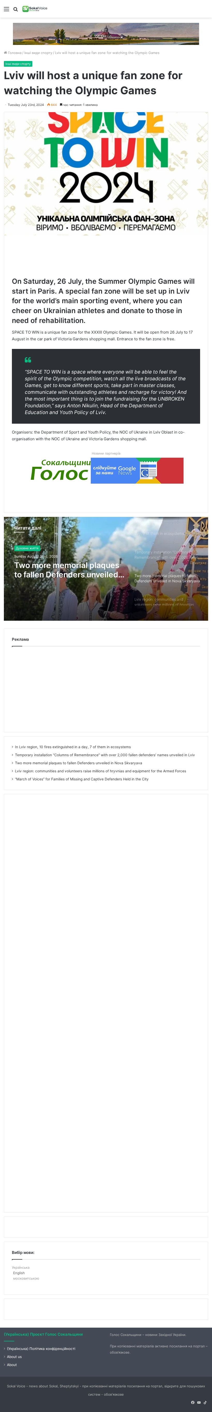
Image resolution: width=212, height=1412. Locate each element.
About (12, 1365)
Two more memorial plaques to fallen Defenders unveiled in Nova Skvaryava (78, 763)
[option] (106, 569)
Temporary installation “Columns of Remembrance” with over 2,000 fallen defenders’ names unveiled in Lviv (105, 755)
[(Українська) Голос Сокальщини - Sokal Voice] (35, 9)
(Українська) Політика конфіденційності (41, 1349)
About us (14, 1357)
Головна (14, 53)
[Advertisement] (106, 255)
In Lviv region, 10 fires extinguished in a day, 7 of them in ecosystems (73, 747)
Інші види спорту (38, 53)
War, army (23, 548)
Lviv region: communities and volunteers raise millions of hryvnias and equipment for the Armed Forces (68, 569)
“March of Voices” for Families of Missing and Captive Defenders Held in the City (82, 779)
